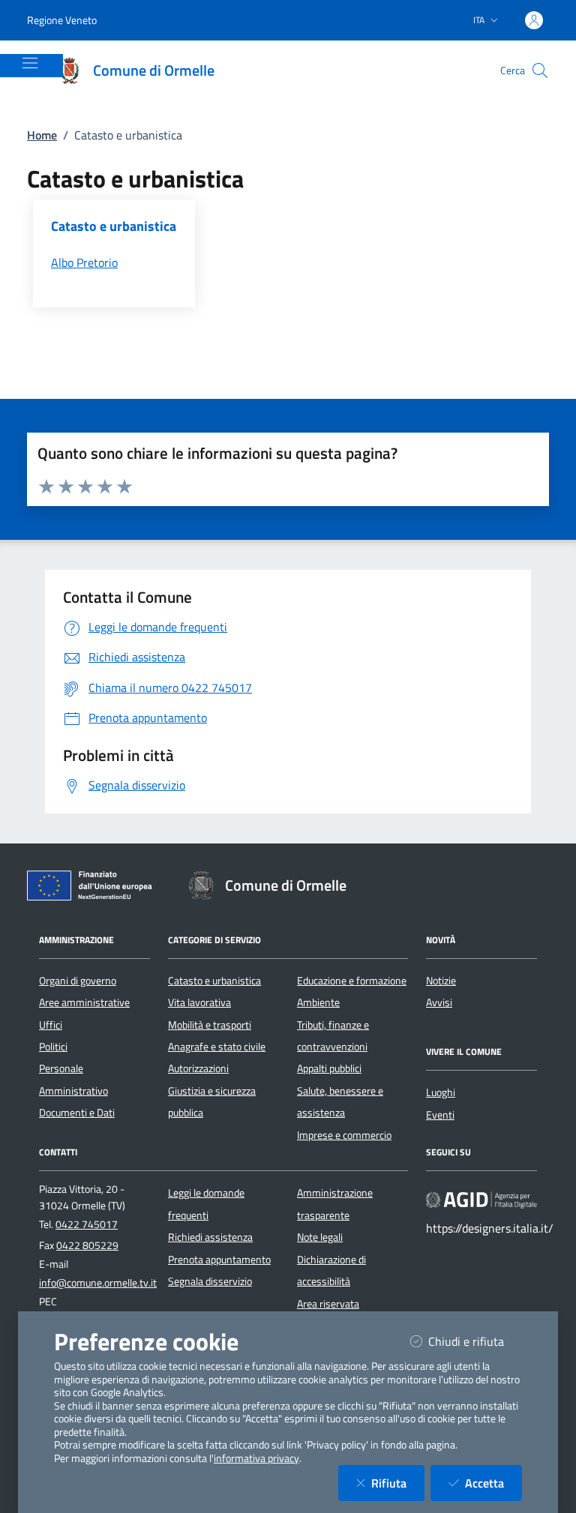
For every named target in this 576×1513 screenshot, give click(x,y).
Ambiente (318, 1002)
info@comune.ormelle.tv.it (98, 1283)
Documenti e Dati (77, 1112)
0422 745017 (87, 1224)
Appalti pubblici (329, 1068)
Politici (53, 1046)
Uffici (50, 1025)
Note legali (320, 1237)
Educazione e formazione (351, 980)
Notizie (441, 980)
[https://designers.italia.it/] (481, 1199)
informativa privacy (256, 1458)
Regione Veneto (62, 20)
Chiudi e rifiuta (475, 1341)
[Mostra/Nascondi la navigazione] (30, 63)
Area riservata (328, 1304)
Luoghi (440, 1092)
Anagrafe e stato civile (217, 1046)
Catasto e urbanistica (214, 980)
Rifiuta (397, 1482)
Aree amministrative (84, 1002)
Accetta (493, 1482)
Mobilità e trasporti (209, 1025)
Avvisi (439, 1002)
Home (42, 135)
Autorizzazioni (198, 1068)
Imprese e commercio (344, 1135)
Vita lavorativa (199, 1002)
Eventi (440, 1115)
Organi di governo (77, 980)
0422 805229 (87, 1245)
